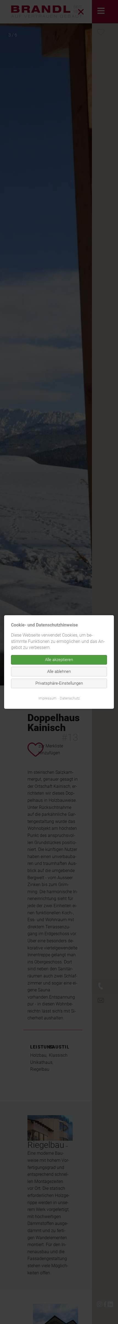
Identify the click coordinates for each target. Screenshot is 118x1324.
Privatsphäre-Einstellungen (59, 683)
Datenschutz (70, 698)
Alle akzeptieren (59, 659)
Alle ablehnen (59, 671)
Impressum (47, 698)
